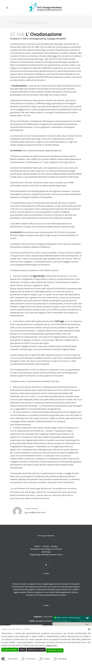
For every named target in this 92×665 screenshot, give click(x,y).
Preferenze (31, 658)
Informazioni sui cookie (36, 650)
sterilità (56, 495)
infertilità (41, 492)
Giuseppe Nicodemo (56, 38)
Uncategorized (36, 38)
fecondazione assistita (64, 488)
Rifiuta (22, 650)
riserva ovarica (43, 495)
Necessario (13, 658)
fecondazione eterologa (22, 492)
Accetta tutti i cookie (55, 650)
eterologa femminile (41, 488)
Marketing (62, 658)
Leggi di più (51, 645)
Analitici (47, 658)
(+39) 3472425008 (50, 616)
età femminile (21, 488)
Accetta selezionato (10, 650)
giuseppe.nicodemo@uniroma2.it (49, 621)
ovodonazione (54, 492)
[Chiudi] (89, 629)
